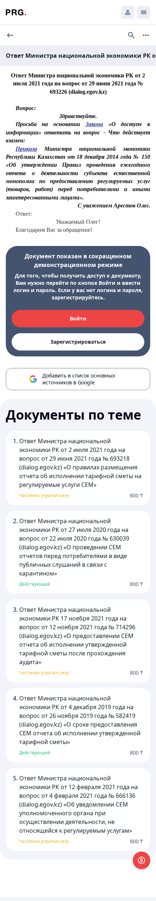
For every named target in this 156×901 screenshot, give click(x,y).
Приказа (26, 149)
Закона (94, 124)
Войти (78, 318)
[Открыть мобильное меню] (143, 12)
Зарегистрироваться (78, 341)
